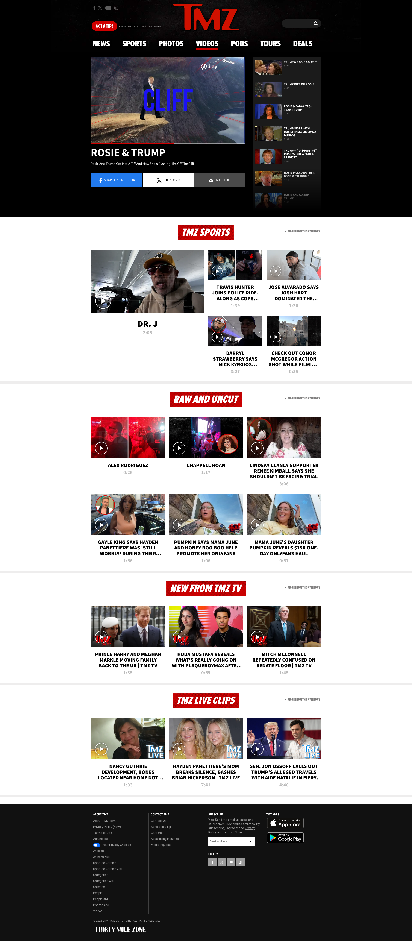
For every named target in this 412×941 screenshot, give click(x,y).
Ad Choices (101, 839)
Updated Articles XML (108, 869)
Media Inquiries (161, 845)
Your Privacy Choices (116, 845)
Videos (207, 44)
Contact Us (159, 821)
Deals (302, 44)
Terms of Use (102, 833)
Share (119, 180)
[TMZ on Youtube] (108, 8)
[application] (168, 100)
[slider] (168, 143)
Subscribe (250, 841)
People (98, 893)
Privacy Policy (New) (107, 827)
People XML (101, 899)
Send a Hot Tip (161, 827)
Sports (134, 44)
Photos (171, 44)
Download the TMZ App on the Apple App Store (285, 823)
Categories (100, 875)
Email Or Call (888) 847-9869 (140, 26)
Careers (156, 833)
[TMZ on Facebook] (94, 8)
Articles (98, 851)
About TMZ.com (104, 821)
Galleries (99, 887)
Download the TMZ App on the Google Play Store (285, 837)
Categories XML (104, 881)
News (101, 44)
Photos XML (101, 905)
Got (104, 26)
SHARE (171, 180)
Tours (270, 44)
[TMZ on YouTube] (231, 862)
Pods (239, 44)
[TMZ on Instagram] (116, 7)
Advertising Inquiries (165, 839)
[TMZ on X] (101, 8)
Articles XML (102, 857)
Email (222, 180)
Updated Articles (104, 863)
